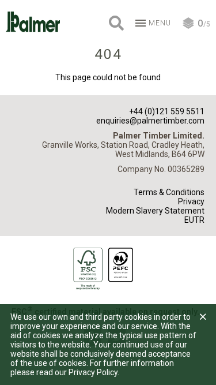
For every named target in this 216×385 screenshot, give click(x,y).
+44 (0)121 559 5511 (166, 111)
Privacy (191, 201)
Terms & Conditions (169, 192)
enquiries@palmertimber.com (150, 120)
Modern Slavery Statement (155, 210)
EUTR (194, 220)
